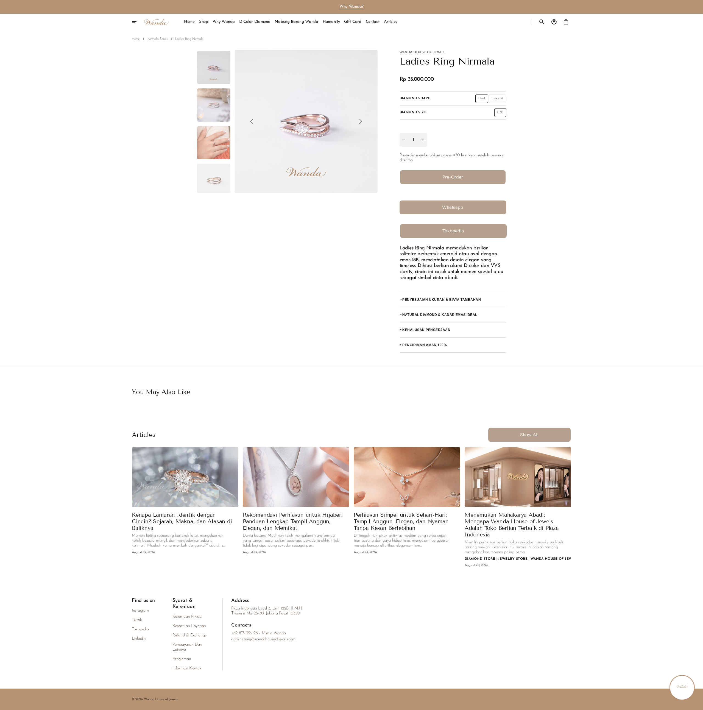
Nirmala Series (157, 39)
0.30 (501, 114)
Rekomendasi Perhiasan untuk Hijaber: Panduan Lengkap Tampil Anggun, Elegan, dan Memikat (293, 521)
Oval (483, 100)
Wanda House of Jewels (161, 699)
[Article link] (185, 507)
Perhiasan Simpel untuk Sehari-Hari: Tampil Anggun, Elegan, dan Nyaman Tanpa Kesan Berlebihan (401, 521)
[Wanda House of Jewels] (156, 22)
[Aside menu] (138, 22)
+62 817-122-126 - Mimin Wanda (258, 633)
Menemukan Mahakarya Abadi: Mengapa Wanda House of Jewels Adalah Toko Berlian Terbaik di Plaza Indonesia (512, 524)
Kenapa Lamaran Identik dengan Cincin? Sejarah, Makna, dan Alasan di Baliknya (182, 521)
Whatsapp (452, 207)
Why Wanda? (351, 7)
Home (136, 39)
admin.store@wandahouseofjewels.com (263, 639)
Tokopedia (453, 230)
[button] (542, 22)
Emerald (499, 100)
